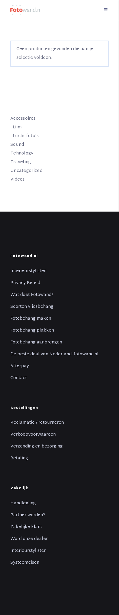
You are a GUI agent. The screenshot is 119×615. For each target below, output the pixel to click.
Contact (18, 378)
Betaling (19, 458)
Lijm (17, 127)
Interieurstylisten (28, 271)
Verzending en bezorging (36, 447)
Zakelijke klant (26, 527)
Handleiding (23, 503)
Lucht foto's (26, 136)
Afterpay (19, 366)
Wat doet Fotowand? (31, 295)
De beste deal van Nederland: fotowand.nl (54, 354)
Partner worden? (27, 515)
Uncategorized (26, 171)
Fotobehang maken (30, 319)
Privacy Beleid (25, 283)
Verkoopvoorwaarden (33, 435)
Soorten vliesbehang (31, 307)
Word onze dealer (29, 539)
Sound (17, 145)
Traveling (20, 162)
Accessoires (23, 119)
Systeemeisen (24, 563)
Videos (17, 179)
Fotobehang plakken (32, 331)
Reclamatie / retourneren (37, 423)
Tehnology (22, 153)
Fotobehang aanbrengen (36, 342)
